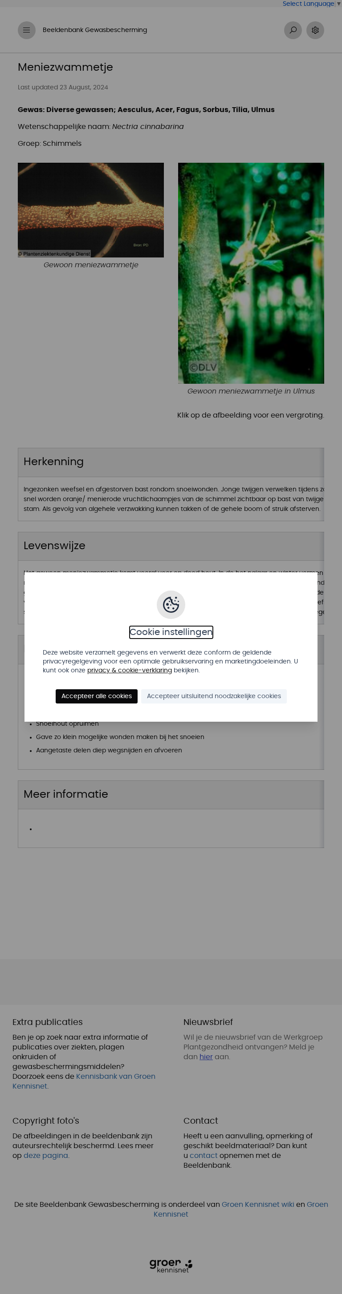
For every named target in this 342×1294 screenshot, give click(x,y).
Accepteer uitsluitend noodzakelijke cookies (214, 696)
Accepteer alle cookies (96, 696)
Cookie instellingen (171, 632)
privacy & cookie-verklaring (129, 670)
